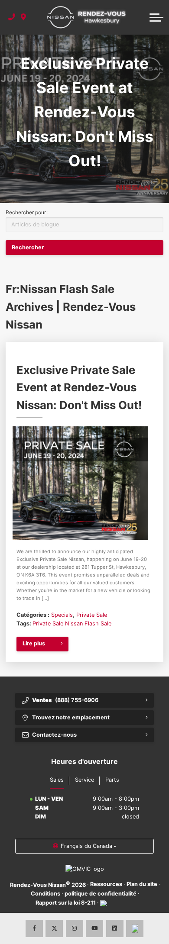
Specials (62, 615)
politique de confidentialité (100, 893)
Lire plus (34, 643)
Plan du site (142, 884)
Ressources (106, 884)
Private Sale (91, 615)
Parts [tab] (112, 779)
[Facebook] (34, 928)
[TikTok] (134, 928)
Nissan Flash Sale (88, 623)
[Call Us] (12, 17)
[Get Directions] (23, 17)
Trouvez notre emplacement (71, 717)
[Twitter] (54, 928)
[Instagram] (74, 928)
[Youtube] (94, 928)
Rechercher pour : (27, 212)
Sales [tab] (57, 779)
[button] (156, 17)
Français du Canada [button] (86, 846)
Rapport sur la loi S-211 (66, 902)
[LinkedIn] (115, 928)
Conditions (45, 893)
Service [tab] (84, 779)
